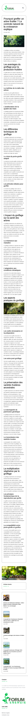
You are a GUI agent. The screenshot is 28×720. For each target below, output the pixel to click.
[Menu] (23, 7)
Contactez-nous (5, 715)
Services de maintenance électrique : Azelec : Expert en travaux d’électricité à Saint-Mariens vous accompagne (13, 604)
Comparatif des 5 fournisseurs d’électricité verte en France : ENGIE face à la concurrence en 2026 (13, 621)
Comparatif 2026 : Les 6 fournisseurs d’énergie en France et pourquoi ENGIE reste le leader (13, 668)
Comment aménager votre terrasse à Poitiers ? (13, 636)
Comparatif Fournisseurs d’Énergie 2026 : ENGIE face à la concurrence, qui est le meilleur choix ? (13, 652)
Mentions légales (6, 712)
